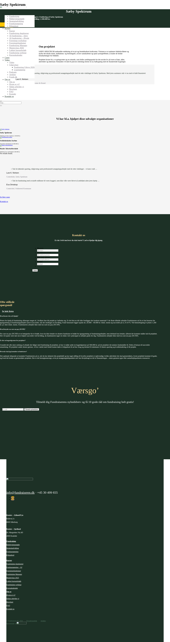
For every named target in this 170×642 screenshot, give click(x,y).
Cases (7, 57)
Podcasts (13, 72)
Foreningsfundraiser (17, 43)
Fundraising (10, 14)
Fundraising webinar (17, 53)
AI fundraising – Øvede (19, 38)
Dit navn (40, 248)
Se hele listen (8, 311)
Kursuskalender (15, 55)
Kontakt (12, 94)
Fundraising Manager (18, 45)
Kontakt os (9, 96)
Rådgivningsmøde (16, 19)
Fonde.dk (13, 77)
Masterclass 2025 (12, 578)
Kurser (7, 28)
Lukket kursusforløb (17, 50)
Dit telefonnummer (44, 253)
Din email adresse (43, 257)
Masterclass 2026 (16, 48)
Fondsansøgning (16, 23)
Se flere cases (5, 197)
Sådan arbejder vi (16, 87)
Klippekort (13, 26)
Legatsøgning (19, 70)
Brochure (13, 89)
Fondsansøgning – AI (14, 567)
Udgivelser (13, 65)
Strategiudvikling (16, 21)
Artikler (12, 74)
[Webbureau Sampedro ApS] (21, 624)
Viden (7, 60)
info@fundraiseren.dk (20, 492)
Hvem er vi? (14, 84)
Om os (7, 79)
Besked (39, 262)
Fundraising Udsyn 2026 (24, 67)
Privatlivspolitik (31, 621)
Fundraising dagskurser (19, 33)
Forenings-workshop (17, 40)
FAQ (11, 91)
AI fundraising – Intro (18, 36)
